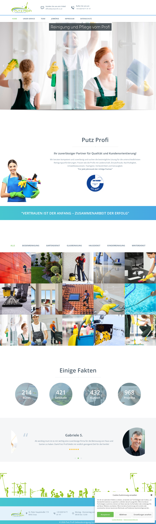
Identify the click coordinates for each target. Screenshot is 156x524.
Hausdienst (94, 245)
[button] (151, 495)
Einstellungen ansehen (142, 514)
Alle (13, 245)
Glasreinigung (74, 245)
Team (43, 19)
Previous (6, 442)
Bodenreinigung (30, 245)
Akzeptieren (105, 514)
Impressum (69, 19)
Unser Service (29, 19)
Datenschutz (86, 19)
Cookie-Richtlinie (117, 520)
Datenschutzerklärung (131, 520)
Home (14, 19)
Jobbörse (55, 19)
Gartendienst (53, 245)
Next (150, 442)
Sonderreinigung (116, 245)
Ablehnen (123, 514)
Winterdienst (138, 245)
